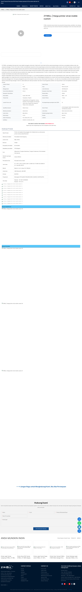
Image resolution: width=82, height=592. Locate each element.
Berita (22, 575)
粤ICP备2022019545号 (62, 589)
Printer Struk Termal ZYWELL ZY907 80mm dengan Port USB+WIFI (57, 557)
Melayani (23, 572)
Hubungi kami (24, 579)
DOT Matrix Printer (45, 579)
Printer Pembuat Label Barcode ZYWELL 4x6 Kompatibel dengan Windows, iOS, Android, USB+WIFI (72, 557)
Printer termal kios (45, 574)
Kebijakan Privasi (24, 580)
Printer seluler (44, 572)
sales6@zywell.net (68, 573)
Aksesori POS (44, 577)
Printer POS (43, 568)
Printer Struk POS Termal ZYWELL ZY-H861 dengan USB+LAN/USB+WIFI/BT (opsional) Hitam (23, 557)
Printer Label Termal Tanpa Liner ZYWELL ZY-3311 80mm (40, 557)
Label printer (43, 570)
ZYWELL (2, 9)
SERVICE (78, 538)
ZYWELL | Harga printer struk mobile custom (15, 9)
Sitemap (70, 589)
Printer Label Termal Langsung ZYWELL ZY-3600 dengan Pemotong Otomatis (8, 557)
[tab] (41, 62)
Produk (22, 570)
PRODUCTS (73, 538)
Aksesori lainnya (44, 580)
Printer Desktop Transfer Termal (63, 538)
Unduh (22, 577)
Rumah (22, 568)
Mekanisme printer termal (46, 575)
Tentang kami (24, 574)
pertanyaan (48, 35)
